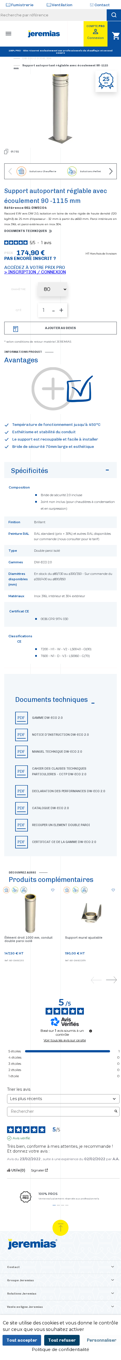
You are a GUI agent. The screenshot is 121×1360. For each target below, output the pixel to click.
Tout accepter (21, 1340)
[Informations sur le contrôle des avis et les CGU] (90, 1031)
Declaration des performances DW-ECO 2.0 (68, 791)
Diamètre (18, 289)
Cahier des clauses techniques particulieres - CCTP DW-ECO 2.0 (59, 771)
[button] (60, 765)
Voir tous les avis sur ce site (65, 1040)
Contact (102, 5)
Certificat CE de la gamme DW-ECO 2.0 (64, 842)
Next (111, 171)
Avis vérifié (21, 1138)
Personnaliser (101, 1340)
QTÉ (18, 310)
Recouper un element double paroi (61, 825)
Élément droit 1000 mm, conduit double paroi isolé (29, 939)
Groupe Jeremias (20, 1280)
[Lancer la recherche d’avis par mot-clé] (116, 1111)
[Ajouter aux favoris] (53, 890)
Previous (10, 171)
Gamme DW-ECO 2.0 (47, 718)
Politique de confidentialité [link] (60, 1349)
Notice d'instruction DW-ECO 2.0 (60, 735)
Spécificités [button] (29, 471)
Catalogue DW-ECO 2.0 (50, 808)
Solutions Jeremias (21, 1293)
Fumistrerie (22, 5)
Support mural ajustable (83, 937)
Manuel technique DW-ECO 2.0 (57, 752)
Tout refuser (62, 1340)
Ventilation (62, 5)
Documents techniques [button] (25, 231)
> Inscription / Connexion (35, 272)
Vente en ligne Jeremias (25, 1307)
